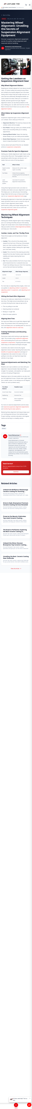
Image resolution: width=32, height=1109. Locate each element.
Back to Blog (6, 15)
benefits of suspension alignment (10, 352)
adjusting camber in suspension (18, 288)
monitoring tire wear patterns (12, 409)
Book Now (16, 471)
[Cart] (26, 4)
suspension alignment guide (9, 209)
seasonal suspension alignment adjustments (16, 407)
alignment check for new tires (14, 327)
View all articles (15, 568)
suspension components (14, 147)
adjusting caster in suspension (9, 290)
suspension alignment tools (15, 196)
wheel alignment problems (22, 227)
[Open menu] (29, 5)
